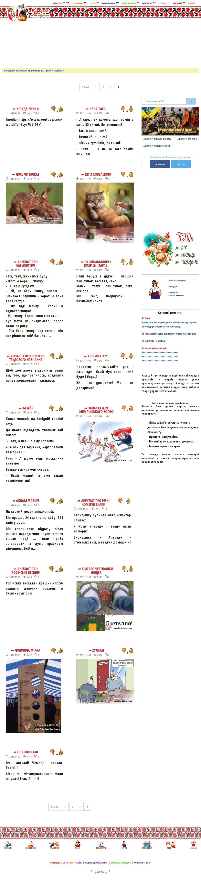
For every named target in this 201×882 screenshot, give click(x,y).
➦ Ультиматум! (96, 356)
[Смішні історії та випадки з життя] (77, 844)
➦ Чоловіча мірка (25, 650)
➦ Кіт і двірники (26, 108)
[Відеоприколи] (147, 844)
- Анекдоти (172, 286)
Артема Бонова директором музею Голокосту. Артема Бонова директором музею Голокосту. (169, 324)
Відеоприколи (130, 3)
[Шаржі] (123, 844)
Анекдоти (60, 3)
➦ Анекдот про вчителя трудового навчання (25, 357)
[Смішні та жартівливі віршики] (170, 844)
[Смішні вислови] (193, 844)
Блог (148, 862)
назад (85, 87)
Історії (192, 3)
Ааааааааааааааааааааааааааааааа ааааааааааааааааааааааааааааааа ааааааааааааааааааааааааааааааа (160, 356)
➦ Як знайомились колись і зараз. (96, 263)
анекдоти (148, 458)
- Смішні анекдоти (176, 295)
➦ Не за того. (96, 108)
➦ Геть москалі (26, 752)
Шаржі (94, 3)
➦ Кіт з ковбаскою (96, 174)
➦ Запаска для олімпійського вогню (96, 410)
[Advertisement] (131, 36)
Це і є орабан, (158, 341)
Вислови (164, 3)
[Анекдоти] (26, 13)
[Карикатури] (100, 844)
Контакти (138, 862)
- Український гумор (176, 280)
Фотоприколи (110, 3)
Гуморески (148, 3)
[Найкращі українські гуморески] (54, 844)
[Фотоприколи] (30, 844)
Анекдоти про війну (187, 138)
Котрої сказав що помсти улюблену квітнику (172, 333)
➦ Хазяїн (26, 408)
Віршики (179, 3)
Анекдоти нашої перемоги (156, 145)
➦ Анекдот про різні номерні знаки (93, 502)
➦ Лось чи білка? (25, 174)
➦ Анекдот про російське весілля (26, 570)
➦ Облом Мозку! (25, 500)
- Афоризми (173, 292)
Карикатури (79, 3)
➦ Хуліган (96, 650)
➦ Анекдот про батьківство (26, 263)
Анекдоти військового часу (157, 138)
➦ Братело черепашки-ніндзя (96, 570)
